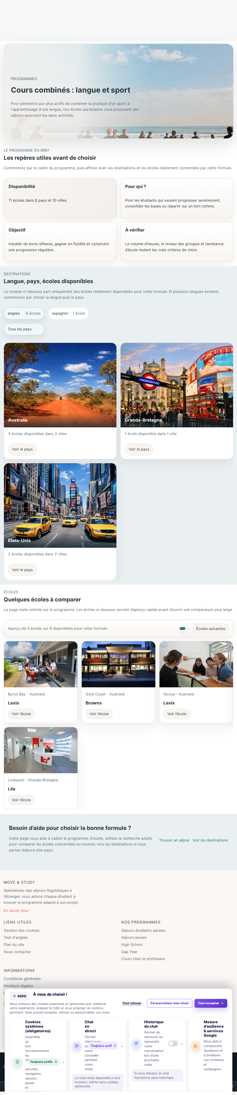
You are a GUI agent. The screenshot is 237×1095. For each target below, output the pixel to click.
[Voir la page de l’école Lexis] (41, 664)
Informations (19, 970)
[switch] (173, 1043)
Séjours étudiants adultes (143, 930)
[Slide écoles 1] (182, 628)
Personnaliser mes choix (169, 1003)
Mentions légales (18, 985)
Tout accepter (208, 1003)
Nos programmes (141, 922)
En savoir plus (16, 910)
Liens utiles (17, 922)
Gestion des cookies (21, 930)
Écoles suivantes (210, 628)
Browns (94, 703)
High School (132, 944)
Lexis (13, 703)
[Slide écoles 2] (188, 628)
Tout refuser (131, 1003)
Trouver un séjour (174, 840)
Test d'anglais (16, 937)
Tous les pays (19, 329)
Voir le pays (22, 449)
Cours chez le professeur (143, 958)
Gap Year (129, 951)
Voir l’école (21, 713)
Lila (11, 789)
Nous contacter (17, 951)
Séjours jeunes (134, 937)
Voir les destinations (210, 840)
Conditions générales (22, 978)
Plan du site (14, 944)
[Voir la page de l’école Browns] (118, 664)
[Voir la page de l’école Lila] (41, 750)
